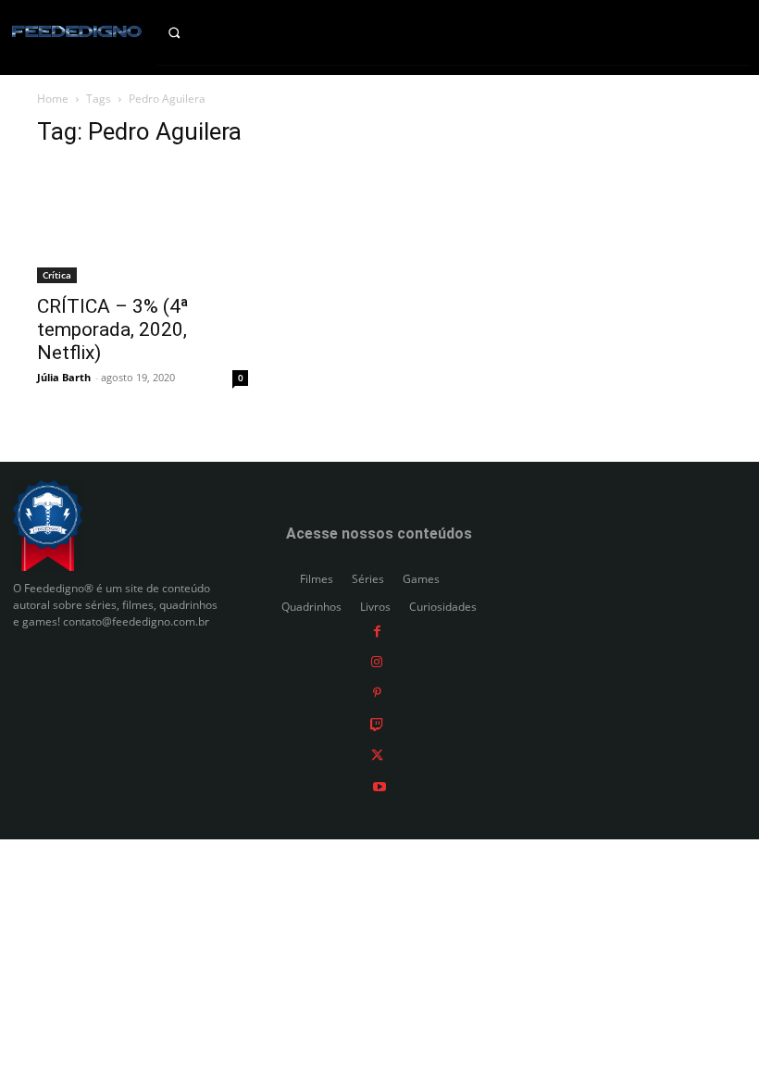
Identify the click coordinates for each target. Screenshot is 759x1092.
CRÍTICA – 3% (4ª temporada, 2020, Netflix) (113, 329)
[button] (189, 32)
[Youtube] (379, 785)
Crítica (57, 274)
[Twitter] (377, 755)
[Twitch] (376, 723)
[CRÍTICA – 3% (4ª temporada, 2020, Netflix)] (142, 224)
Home (52, 98)
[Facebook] (377, 630)
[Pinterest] (377, 693)
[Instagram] (376, 661)
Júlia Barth (64, 377)
